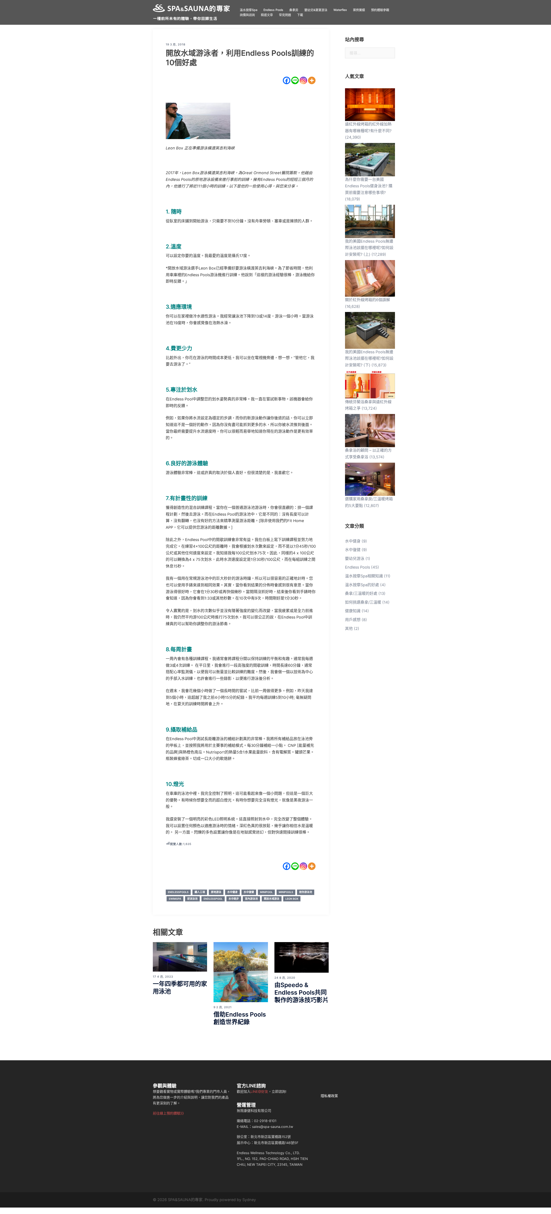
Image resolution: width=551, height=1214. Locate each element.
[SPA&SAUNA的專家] (191, 12)
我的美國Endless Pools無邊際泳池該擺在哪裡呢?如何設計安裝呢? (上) (369, 248)
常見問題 (285, 15)
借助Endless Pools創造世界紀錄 (240, 1018)
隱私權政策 (329, 1096)
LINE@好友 (259, 1091)
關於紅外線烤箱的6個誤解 (367, 300)
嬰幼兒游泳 (354, 558)
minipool (266, 892)
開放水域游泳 (271, 898)
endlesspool (213, 898)
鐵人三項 (200, 892)
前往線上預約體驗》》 (169, 1113)
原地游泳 (216, 892)
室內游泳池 (251, 898)
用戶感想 (353, 619)
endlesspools (178, 892)
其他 (349, 628)
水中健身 (232, 892)
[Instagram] (303, 80)
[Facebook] (286, 80)
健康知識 (353, 611)
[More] (312, 80)
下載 (300, 15)
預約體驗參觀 (380, 10)
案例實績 (359, 10)
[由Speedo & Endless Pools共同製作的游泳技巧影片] (301, 957)
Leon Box (291, 898)
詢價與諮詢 (247, 15)
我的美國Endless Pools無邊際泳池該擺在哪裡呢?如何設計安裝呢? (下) (369, 358)
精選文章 (267, 15)
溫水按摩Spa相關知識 (364, 576)
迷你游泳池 (305, 892)
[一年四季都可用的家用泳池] (180, 956)
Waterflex (340, 10)
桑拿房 (293, 10)
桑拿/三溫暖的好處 (361, 593)
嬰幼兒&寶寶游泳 (315, 10)
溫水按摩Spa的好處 (362, 585)
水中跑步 (234, 898)
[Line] (295, 80)
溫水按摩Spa (248, 10)
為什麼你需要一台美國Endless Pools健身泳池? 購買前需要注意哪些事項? (368, 186)
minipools (286, 892)
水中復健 (249, 892)
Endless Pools (273, 10)
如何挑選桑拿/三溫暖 (363, 602)
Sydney (249, 1199)
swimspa (175, 898)
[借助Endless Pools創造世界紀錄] (241, 971)
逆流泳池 (192, 898)
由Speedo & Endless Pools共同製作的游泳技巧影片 (301, 992)
